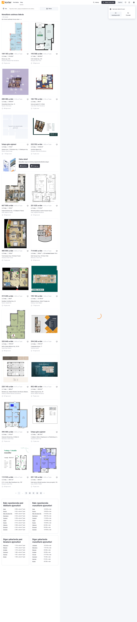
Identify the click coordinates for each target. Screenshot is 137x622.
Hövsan (34, 554)
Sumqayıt (5, 552)
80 (29, 493)
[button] (16, 493)
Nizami (5, 523)
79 (26, 493)
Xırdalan (5, 550)
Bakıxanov (5, 545)
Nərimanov (5, 516)
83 (41, 493)
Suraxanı (5, 529)
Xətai (4, 509)
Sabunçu (5, 525)
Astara (4, 557)
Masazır (5, 547)
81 (33, 493)
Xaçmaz (5, 554)
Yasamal (5, 518)
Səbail (4, 520)
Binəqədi (5, 527)
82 (37, 493)
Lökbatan (34, 545)
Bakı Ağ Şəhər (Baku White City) (8, 513)
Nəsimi (5, 511)
